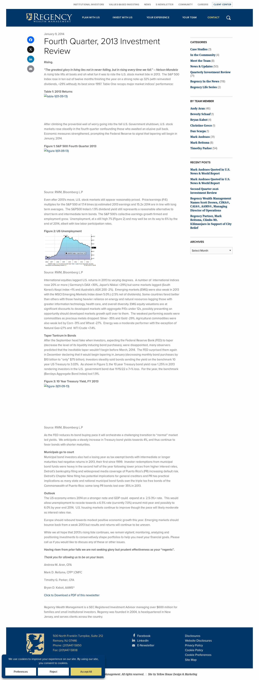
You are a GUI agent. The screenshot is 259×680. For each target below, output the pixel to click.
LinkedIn (143, 640)
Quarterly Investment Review (210, 72)
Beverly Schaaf (200, 114)
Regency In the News (204, 81)
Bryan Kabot (199, 119)
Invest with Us (122, 17)
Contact (214, 17)
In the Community (202, 54)
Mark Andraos (200, 136)
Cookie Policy (194, 650)
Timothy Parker (201, 148)
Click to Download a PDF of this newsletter (72, 595)
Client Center (222, 4)
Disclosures (192, 636)
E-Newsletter (164, 4)
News (147, 4)
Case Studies (199, 49)
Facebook (143, 636)
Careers (203, 4)
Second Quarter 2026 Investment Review (204, 190)
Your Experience (158, 17)
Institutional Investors (88, 4)
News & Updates (201, 66)
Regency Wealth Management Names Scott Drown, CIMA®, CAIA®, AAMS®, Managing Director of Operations (210, 204)
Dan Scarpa (198, 131)
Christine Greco (201, 125)
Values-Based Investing (124, 4)
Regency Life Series (203, 87)
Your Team (189, 17)
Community (185, 4)
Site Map (191, 660)
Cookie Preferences (198, 655)
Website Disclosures (198, 640)
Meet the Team (200, 60)
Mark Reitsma (199, 142)
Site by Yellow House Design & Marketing (172, 674)
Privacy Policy (194, 645)
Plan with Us (91, 17)
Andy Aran (197, 108)
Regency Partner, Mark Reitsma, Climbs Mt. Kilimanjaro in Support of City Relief (211, 222)
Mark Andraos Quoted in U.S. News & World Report (210, 171)
